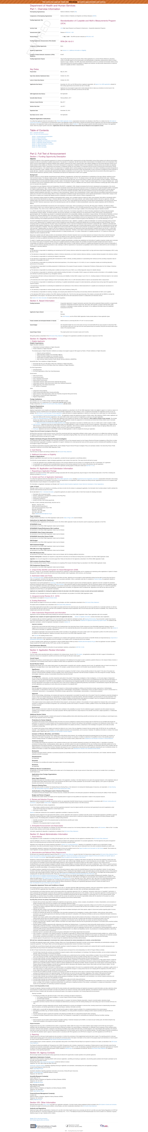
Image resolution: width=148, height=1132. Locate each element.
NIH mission (79, 654)
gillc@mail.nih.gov (37, 1099)
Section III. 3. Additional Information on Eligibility (74, 50)
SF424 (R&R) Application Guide (64, 121)
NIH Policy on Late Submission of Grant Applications (49, 413)
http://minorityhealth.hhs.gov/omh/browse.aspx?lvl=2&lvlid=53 (45, 883)
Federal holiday (98, 579)
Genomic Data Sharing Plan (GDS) (61, 788)
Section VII (67, 622)
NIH (75, 11)
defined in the (52, 403)
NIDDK (94, 16)
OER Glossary (66, 316)
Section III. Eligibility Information (39, 139)
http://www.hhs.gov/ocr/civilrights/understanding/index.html (44, 875)
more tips (36, 635)
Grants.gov (36, 429)
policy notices (46, 1104)
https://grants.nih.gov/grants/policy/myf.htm (60, 1039)
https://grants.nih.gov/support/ (47, 1062)
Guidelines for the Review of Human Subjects (61, 731)
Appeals (32, 812)
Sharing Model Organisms (42, 788)
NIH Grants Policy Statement (90, 1106)
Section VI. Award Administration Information (43, 144)
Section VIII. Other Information (39, 147)
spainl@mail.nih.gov (38, 1082)
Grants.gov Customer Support (37, 1065)
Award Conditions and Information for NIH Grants (91, 848)
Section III (115, 628)
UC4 (62, 28)
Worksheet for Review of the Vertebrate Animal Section (87, 748)
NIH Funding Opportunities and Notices (39, 1120)
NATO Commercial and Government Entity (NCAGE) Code (51, 423)
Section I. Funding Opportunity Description (42, 136)
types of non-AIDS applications (102, 84)
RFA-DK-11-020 (70, 32)
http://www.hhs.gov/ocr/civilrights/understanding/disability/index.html (46, 876)
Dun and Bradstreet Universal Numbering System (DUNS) (47, 415)
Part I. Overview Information (37, 577)
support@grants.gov (38, 1068)
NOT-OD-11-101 (90, 465)
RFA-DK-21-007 (90, 36)
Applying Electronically (90, 619)
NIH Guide (73, 2)
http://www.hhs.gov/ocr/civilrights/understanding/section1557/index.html (77, 873)
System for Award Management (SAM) (42, 418)
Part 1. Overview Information (37, 132)
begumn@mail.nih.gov (38, 1091)
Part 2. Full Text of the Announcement (39, 134)
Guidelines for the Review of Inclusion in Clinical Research (99, 738)
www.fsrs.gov (69, 1048)
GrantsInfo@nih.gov (38, 1072)
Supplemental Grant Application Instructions (88, 478)
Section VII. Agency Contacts (39, 145)
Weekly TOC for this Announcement (38, 1118)
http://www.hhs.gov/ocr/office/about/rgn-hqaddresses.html (56, 878)
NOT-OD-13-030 (80, 647)
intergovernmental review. (51, 598)
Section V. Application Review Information (42, 142)
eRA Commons (36, 424)
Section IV (75, 124)
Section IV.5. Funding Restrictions (70, 844)
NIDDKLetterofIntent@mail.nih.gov (43, 513)
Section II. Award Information (39, 138)
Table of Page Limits (69, 517)
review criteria (47, 802)
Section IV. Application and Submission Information (44, 141)
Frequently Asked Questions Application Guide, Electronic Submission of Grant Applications (81, 484)
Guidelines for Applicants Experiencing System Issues (93, 620)
